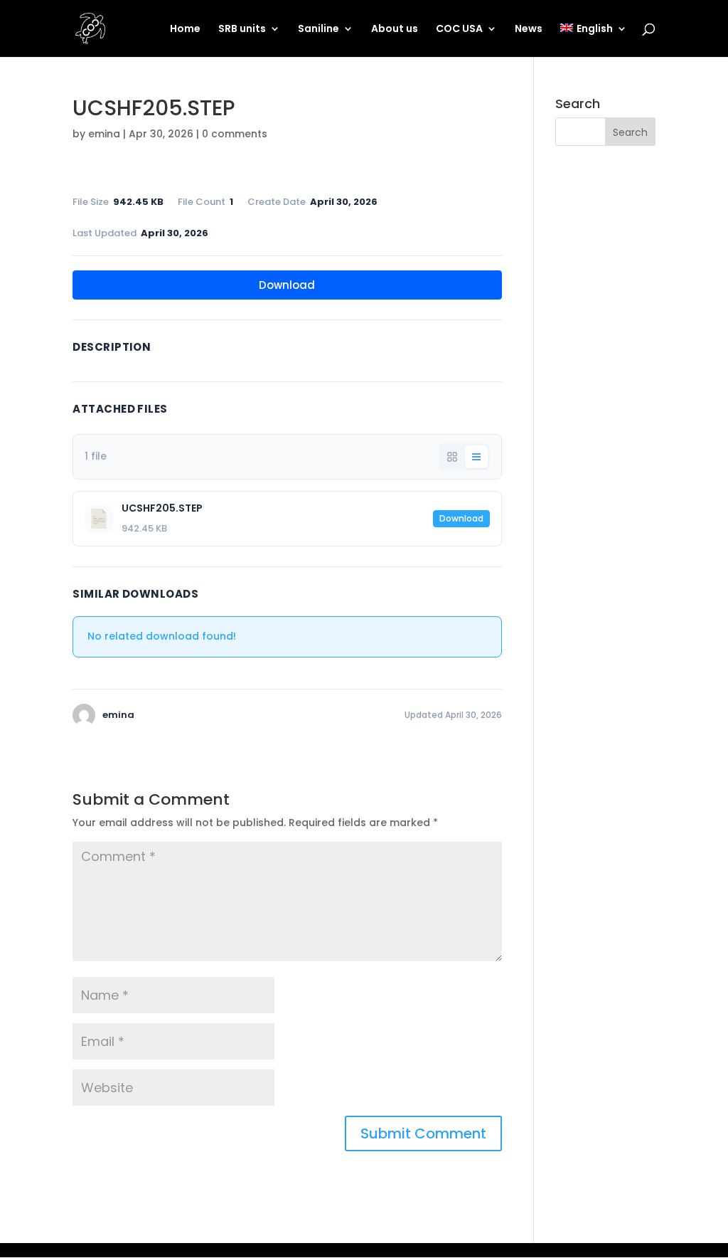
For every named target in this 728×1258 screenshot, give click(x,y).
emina (104, 134)
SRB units (242, 29)
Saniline (318, 29)
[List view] (476, 456)
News (528, 29)
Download (287, 285)
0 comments (234, 134)
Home (185, 29)
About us (394, 29)
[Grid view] (452, 456)
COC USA (459, 29)
